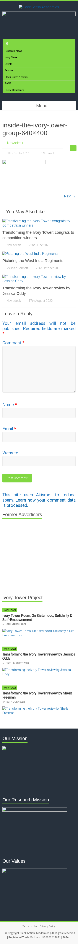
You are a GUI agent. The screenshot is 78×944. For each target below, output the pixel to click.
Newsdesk (15, 143)
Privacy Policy (47, 926)
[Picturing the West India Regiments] (30, 254)
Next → (70, 196)
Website (10, 452)
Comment (13, 342)
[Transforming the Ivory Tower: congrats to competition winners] (39, 221)
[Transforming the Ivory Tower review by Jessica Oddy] (39, 277)
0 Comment (47, 153)
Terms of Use (30, 926)
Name (9, 404)
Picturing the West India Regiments (32, 261)
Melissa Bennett (17, 268)
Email (9, 428)
